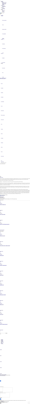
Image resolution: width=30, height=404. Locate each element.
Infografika (2, 343)
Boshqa (3, 4)
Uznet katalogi (3, 8)
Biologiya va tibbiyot (4, 3)
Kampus (3, 11)
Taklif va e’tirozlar (2, 374)
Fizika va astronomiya (4, 2)
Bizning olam (1, 210)
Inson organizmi (1, 177)
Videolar (2, 5)
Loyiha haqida (5, 374)
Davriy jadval (2, 110)
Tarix (2, 10)
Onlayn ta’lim (2, 119)
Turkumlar (2, 340)
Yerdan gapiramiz (4, 6)
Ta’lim (1, 151)
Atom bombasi (2, 101)
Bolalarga (2, 92)
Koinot (1, 83)
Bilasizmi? (2, 15)
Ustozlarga (2, 341)
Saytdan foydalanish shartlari (2, 78)
